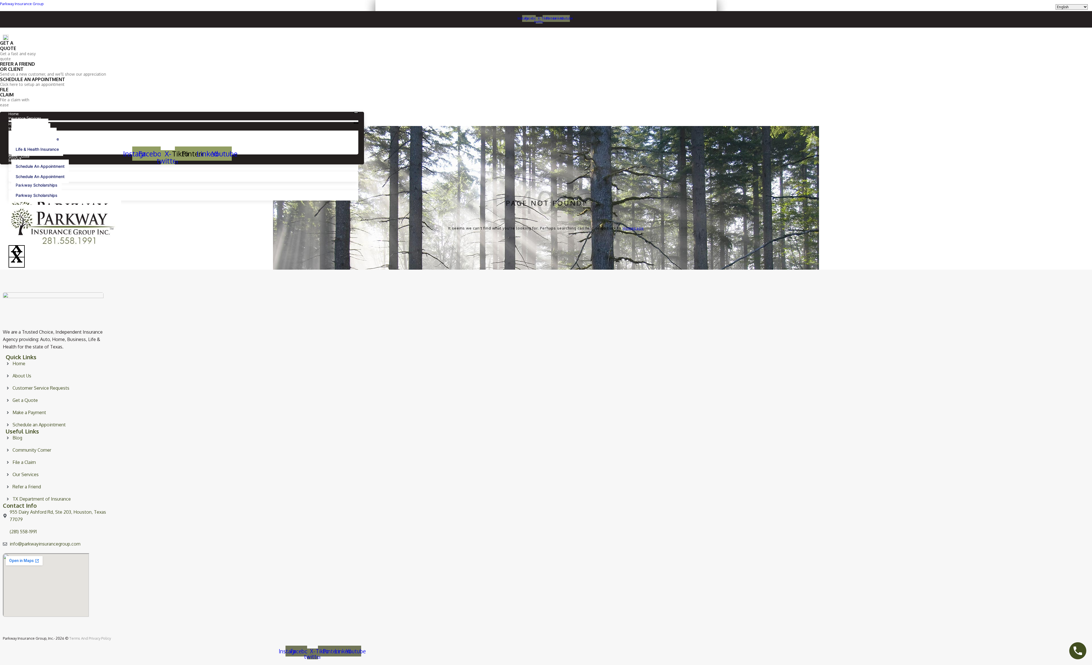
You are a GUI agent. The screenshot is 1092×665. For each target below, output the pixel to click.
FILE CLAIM (7, 92)
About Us (16, 183)
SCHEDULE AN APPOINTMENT (32, 79)
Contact (15, 169)
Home (14, 113)
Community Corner (24, 188)
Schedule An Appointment (40, 166)
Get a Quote (19, 156)
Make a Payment (22, 160)
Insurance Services (25, 118)
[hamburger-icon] (356, 112)
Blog (12, 165)
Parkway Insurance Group (22, 3)
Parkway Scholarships (36, 185)
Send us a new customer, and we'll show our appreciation (53, 74)
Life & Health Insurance (37, 149)
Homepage (633, 228)
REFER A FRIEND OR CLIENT (17, 66)
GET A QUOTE (8, 45)
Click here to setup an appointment (32, 84)
